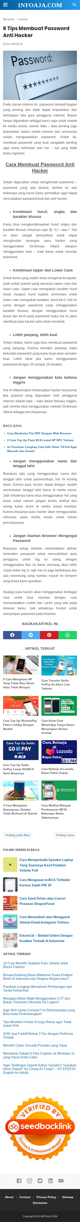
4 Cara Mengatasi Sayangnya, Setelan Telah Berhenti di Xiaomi (20, 809)
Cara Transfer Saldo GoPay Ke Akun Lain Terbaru (55, 684)
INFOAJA (17, 44)
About (9, 1197)
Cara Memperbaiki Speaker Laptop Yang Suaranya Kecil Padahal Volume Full (46, 865)
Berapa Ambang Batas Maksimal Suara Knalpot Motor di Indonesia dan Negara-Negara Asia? (37, 976)
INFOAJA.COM (40, 5)
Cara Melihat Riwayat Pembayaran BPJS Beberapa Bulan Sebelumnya (56, 811)
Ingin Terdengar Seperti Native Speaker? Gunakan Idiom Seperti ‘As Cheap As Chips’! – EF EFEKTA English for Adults (40, 1068)
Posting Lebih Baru (18, 835)
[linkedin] (50, 1183)
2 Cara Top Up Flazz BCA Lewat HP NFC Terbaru (40, 440)
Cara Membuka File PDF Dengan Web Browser (39, 433)
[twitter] (31, 635)
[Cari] (74, 6)
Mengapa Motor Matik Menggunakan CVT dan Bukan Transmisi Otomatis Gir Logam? (36, 1000)
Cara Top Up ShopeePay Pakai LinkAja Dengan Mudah (20, 724)
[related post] (21, 665)
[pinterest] (49, 635)
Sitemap (67, 1197)
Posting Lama (65, 835)
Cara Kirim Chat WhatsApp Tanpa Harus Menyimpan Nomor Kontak (57, 726)
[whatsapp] (67, 635)
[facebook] (12, 635)
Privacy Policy (46, 1197)
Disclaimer (40, 1202)
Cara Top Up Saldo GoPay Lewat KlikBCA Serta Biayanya (18, 769)
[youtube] (61, 1183)
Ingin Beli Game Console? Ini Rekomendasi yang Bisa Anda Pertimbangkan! (39, 1012)
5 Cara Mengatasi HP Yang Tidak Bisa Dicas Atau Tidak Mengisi (18, 683)
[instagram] (29, 1183)
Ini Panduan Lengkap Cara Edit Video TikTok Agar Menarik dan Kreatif (42, 449)
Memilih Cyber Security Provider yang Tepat (35, 1045)
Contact (25, 1197)
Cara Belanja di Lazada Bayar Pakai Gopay (57, 771)
